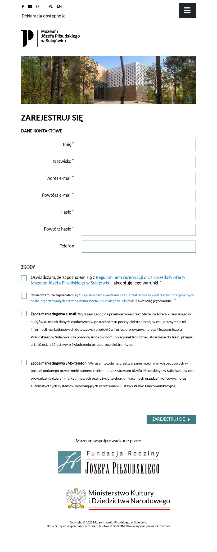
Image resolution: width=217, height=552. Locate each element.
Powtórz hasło (59, 229)
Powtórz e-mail (58, 195)
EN (59, 6)
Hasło (67, 212)
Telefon (67, 246)
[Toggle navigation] (187, 10)
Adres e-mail (60, 179)
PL (51, 6)
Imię (68, 145)
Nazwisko (63, 162)
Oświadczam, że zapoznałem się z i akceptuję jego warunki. (108, 280)
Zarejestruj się (168, 419)
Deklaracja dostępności (44, 16)
